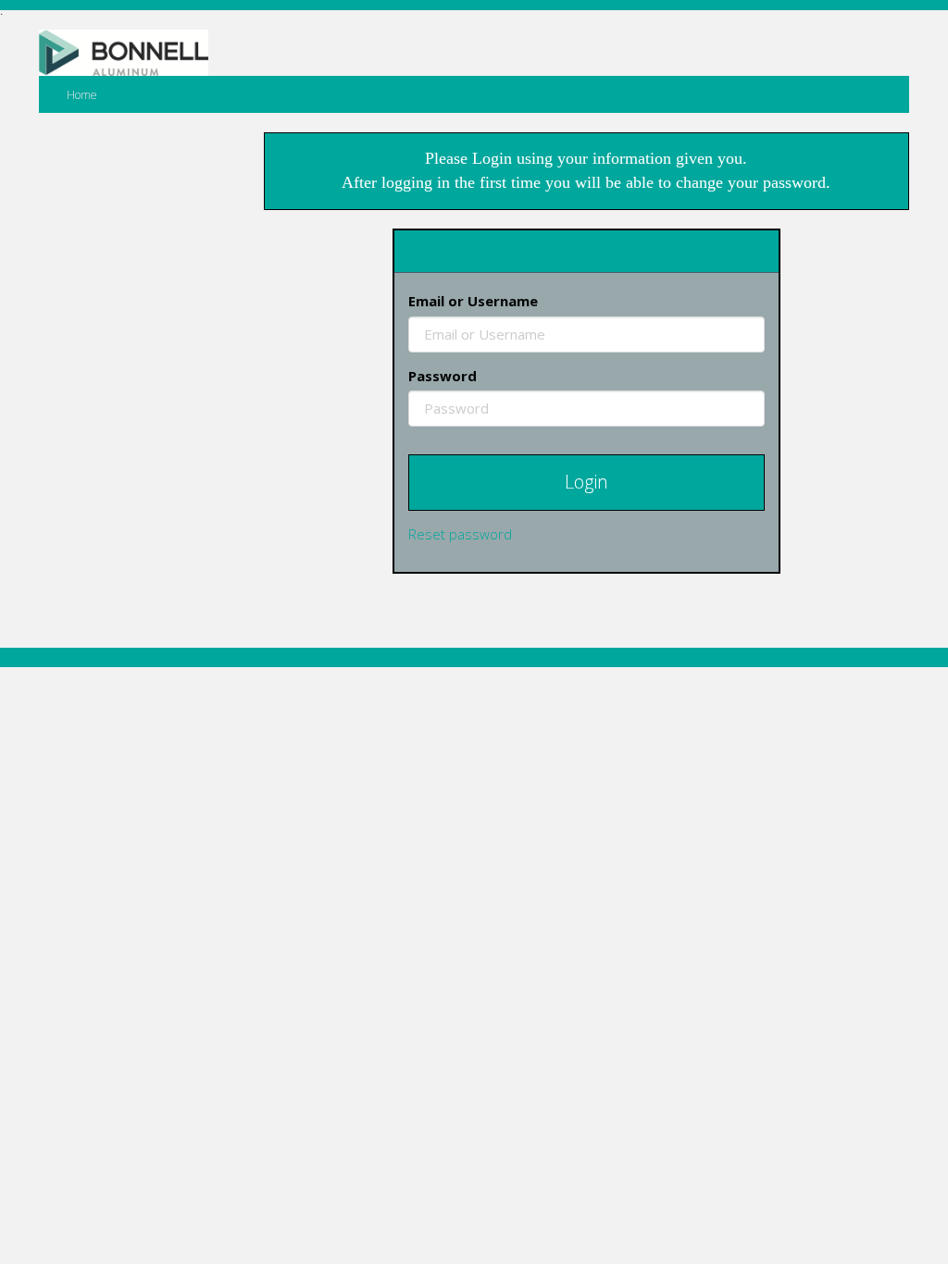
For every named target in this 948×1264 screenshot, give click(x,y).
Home (82, 95)
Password (442, 375)
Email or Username (473, 300)
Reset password (460, 534)
